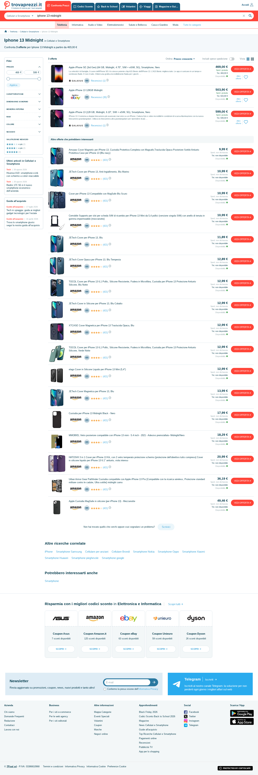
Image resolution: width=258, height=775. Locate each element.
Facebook (193, 712)
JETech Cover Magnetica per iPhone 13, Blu (91, 391)
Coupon (98, 725)
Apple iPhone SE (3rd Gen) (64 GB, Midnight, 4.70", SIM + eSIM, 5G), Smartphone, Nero (114, 67)
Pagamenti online (148, 738)
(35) (105, 97)
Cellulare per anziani (96, 551)
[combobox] (19, 15)
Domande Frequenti (14, 716)
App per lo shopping (149, 751)
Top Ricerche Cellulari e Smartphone (157, 734)
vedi (241, 69)
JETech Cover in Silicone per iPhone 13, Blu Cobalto (95, 303)
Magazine (144, 720)
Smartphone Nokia (143, 551)
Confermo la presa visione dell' (132, 689)
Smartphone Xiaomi (193, 551)
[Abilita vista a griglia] (252, 59)
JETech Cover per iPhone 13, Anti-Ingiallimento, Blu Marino (99, 171)
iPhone (49, 551)
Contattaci (9, 725)
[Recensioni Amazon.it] (96, 160)
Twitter (192, 716)
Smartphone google (113, 557)
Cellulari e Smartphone (29, 32)
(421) (105, 160)
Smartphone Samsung (69, 551)
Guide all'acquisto (148, 729)
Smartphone (52, 580)
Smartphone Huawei (56, 557)
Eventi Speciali (101, 716)
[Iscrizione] (154, 682)
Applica (13, 85)
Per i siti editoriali (58, 720)
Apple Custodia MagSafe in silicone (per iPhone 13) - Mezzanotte (102, 501)
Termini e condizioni (53, 766)
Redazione (9, 720)
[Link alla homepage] (5, 31)
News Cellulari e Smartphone (153, 725)
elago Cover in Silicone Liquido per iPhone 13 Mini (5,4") (97, 369)
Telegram (193, 725)
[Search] (250, 15)
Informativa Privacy (148, 689)
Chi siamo (9, 712)
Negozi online (101, 734)
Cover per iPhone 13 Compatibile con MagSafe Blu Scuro (98, 193)
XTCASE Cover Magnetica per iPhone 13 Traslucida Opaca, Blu (101, 325)
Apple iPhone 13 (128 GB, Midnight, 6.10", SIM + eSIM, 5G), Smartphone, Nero (109, 112)
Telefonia (13, 32)
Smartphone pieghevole (84, 557)
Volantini (98, 720)
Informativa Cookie (96, 766)
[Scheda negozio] (76, 80)
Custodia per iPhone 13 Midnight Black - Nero (92, 413)
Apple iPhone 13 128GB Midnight (85, 90)
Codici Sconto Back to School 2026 (157, 716)
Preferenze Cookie (116, 766)
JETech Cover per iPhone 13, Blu (86, 237)
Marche (98, 729)
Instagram (193, 720)
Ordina (169, 58)
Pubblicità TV (146, 747)
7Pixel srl (12, 766)
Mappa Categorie (102, 712)
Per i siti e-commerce (60, 712)
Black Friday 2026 (148, 712)
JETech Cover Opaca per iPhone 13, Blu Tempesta (95, 259)
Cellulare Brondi (121, 551)
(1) (104, 80)
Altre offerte (238, 77)
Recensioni (144, 742)
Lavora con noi (11, 729)
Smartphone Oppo (168, 551)
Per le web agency (58, 716)
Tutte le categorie (192, 25)
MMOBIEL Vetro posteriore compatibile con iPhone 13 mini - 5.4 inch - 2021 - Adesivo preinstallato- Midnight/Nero (126, 435)
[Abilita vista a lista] (248, 59)
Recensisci (96, 80)
